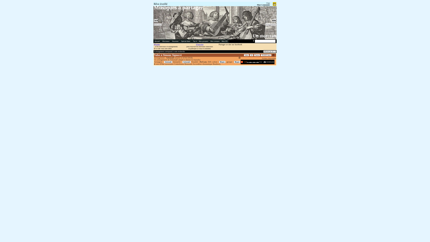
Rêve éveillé (160, 3)
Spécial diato (186, 41)
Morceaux (166, 41)
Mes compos (214, 41)
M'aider (157, 44)
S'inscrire (199, 44)
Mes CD (224, 41)
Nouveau (175, 41)
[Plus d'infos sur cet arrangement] (239, 58)
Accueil (157, 41)
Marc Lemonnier (263, 5)
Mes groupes (203, 41)
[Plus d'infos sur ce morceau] (273, 55)
